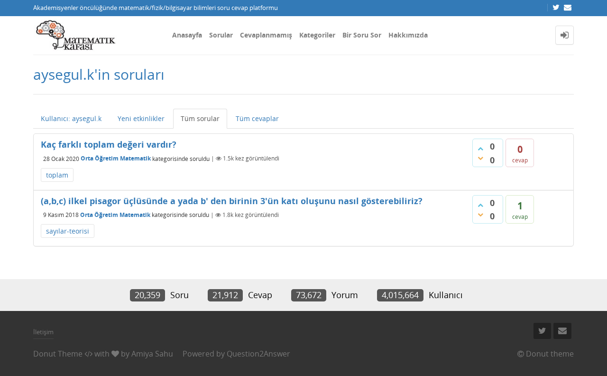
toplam (57, 174)
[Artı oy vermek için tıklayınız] (480, 148)
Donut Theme (58, 353)
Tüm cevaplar (257, 118)
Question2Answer (258, 353)
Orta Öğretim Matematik (116, 158)
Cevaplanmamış (266, 34)
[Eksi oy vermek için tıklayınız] (480, 158)
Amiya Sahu (152, 353)
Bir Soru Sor (361, 34)
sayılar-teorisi (67, 230)
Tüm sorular (200, 118)
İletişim (43, 332)
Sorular (221, 34)
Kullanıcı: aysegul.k (71, 118)
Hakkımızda (408, 34)
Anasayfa (187, 34)
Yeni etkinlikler (141, 118)
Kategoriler (317, 34)
